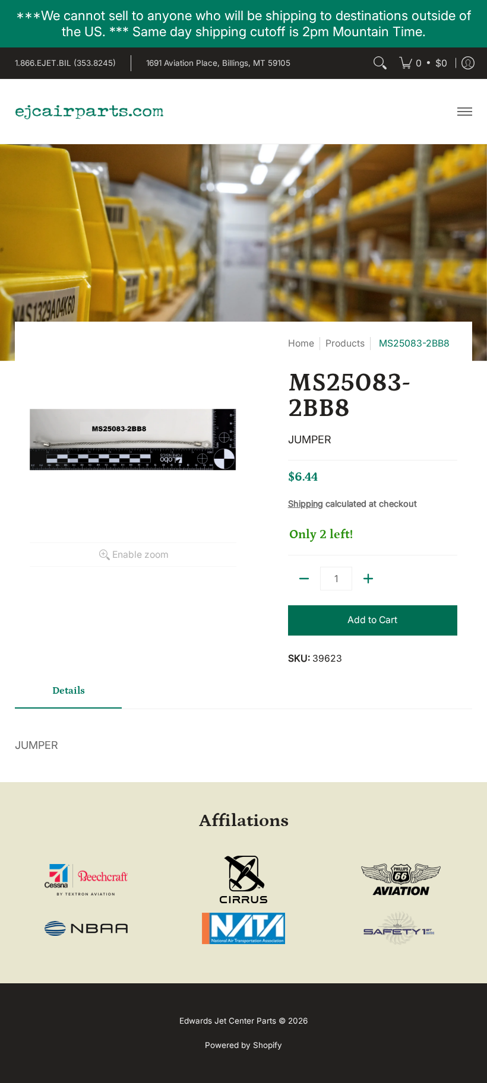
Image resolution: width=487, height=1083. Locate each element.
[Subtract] (304, 578)
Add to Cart (372, 619)
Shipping (305, 503)
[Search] (380, 63)
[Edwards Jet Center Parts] (89, 112)
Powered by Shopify (243, 1045)
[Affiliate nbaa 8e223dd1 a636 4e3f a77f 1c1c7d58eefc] (86, 928)
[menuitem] (423, 63)
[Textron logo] (86, 879)
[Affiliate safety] (401, 929)
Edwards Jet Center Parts (227, 1020)
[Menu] (464, 112)
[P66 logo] (401, 880)
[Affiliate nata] (243, 928)
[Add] (368, 578)
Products (345, 343)
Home (301, 343)
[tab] (68, 695)
